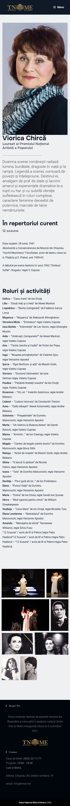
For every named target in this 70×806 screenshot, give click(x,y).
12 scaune (10, 231)
